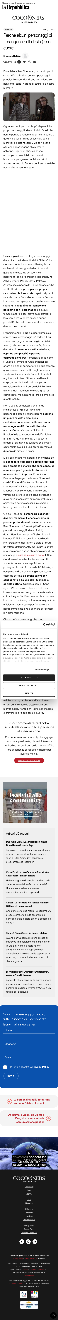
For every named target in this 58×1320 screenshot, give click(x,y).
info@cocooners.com (16, 1283)
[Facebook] (19, 61)
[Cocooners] (28, 19)
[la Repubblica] (15, 7)
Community (29, 1187)
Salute (29, 1200)
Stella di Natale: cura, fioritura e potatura (26, 933)
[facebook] (21, 1241)
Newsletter (29, 1216)
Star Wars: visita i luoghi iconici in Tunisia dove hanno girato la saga (26, 844)
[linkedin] (35, 1241)
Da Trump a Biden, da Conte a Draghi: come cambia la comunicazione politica (24, 1118)
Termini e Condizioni (29, 1233)
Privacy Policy (40, 1066)
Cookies (25, 1269)
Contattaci (29, 1212)
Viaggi (29, 1194)
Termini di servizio (31, 1258)
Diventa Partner (29, 1220)
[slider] (28, 1167)
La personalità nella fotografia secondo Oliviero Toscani (31, 1101)
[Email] (35, 61)
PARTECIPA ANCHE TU (29, 760)
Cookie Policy (29, 1229)
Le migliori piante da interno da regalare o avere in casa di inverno (27, 974)
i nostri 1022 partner (19, 638)
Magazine (29, 1203)
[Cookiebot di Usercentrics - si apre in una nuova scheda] (43, 625)
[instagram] (28, 1241)
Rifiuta (29, 693)
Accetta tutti (29, 677)
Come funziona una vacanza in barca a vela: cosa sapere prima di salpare (28, 874)
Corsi (29, 1190)
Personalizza (27, 685)
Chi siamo (29, 1209)
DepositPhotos (29, 1275)
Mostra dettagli (42, 669)
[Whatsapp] (29, 61)
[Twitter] (24, 61)
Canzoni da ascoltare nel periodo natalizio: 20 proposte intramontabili (27, 904)
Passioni (8, 29)
